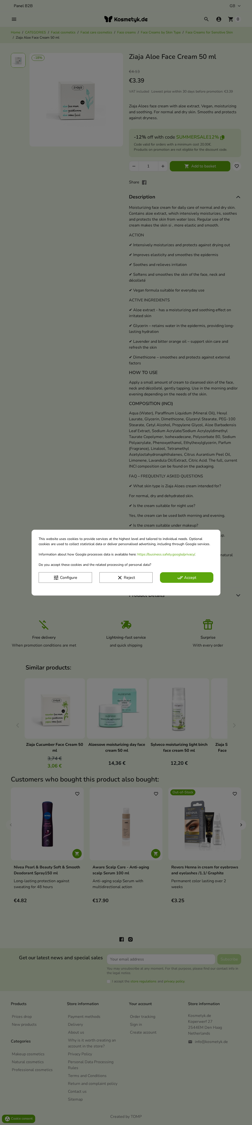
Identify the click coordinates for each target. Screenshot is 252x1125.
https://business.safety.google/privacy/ (166, 554)
